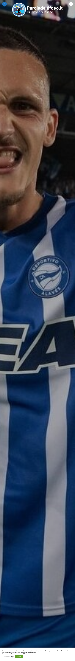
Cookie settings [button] (8, 656)
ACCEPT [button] (19, 656)
